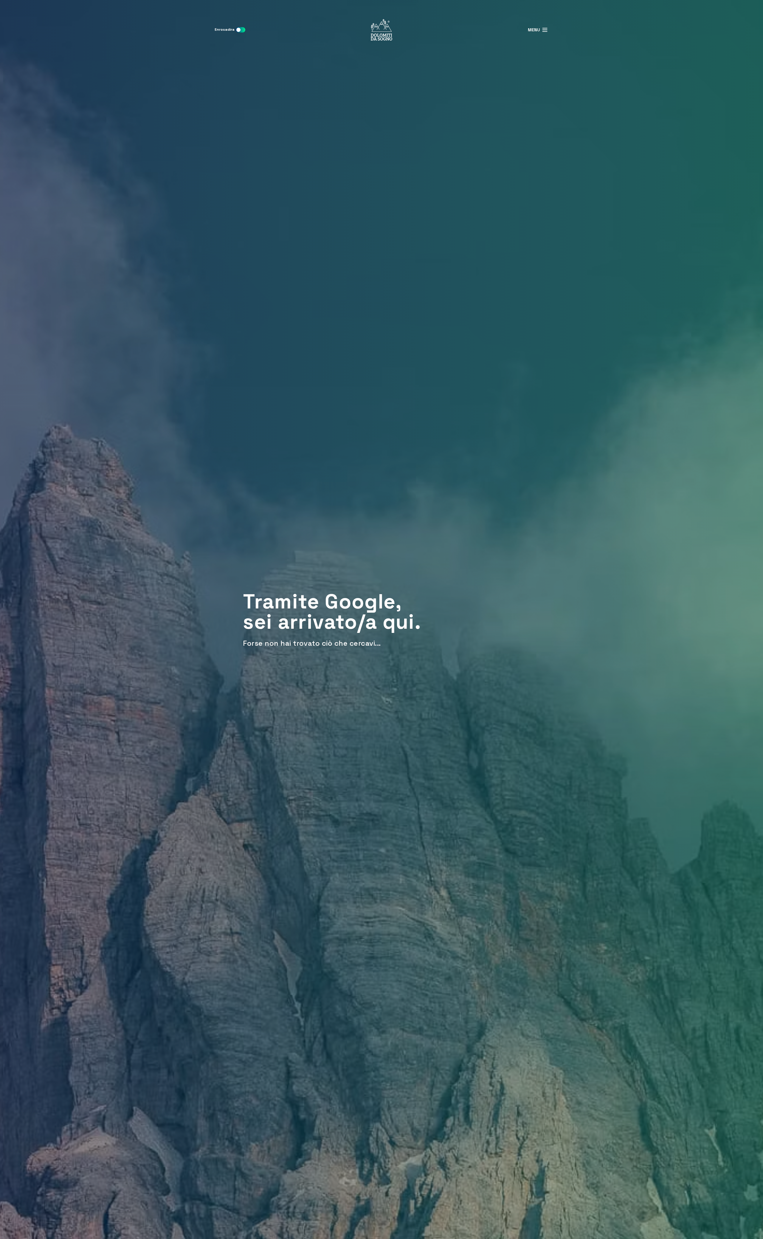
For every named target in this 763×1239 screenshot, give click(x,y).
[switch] (240, 29)
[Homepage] (381, 30)
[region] (381, 619)
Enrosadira (225, 29)
